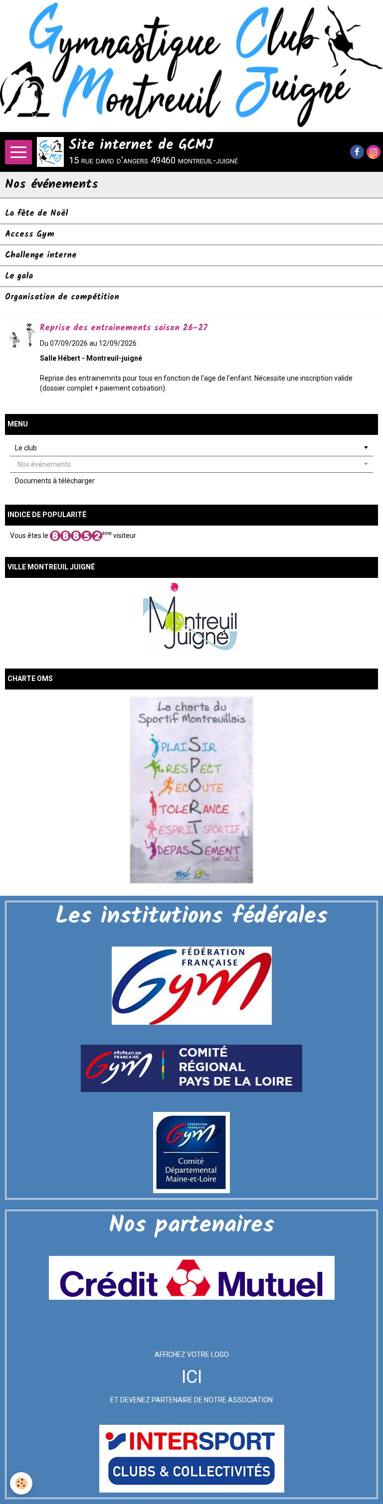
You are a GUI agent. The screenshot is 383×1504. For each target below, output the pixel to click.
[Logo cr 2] (191, 1068)
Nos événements (44, 464)
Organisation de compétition (62, 297)
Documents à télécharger (55, 481)
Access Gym (29, 234)
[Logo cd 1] (191, 1152)
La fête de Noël (36, 213)
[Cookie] (21, 1483)
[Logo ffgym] (192, 985)
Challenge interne (41, 255)
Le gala (19, 276)
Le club (26, 448)
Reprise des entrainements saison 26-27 (123, 328)
